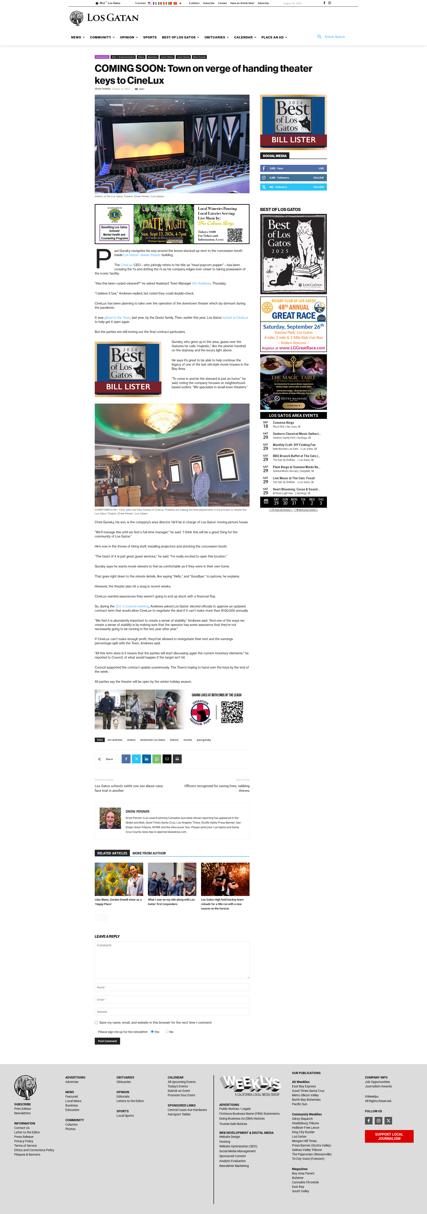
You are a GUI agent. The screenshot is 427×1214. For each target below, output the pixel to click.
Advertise (71, 1082)
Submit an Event (179, 1091)
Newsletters (22, 1113)
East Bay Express (304, 1086)
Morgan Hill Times (304, 1141)
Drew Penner (103, 89)
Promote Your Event (181, 1095)
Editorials (123, 1096)
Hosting (224, 1141)
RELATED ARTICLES (112, 853)
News (141, 56)
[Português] (170, 3)
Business (152, 56)
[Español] (160, 3)
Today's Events (178, 1086)
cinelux (131, 739)
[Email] (167, 758)
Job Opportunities (377, 1082)
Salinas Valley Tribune (307, 1150)
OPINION (123, 1092)
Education (72, 1110)
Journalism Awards (378, 1086)
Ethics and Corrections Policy (34, 1150)
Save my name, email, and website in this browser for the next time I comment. (155, 1023)
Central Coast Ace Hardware (187, 1110)
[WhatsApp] (156, 758)
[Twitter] (136, 758)
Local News (167, 56)
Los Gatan (299, 1136)
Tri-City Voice (301, 1158)
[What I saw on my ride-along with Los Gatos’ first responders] (172, 879)
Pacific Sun (299, 1104)
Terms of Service (25, 1145)
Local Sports (125, 1115)
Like (321, 168)
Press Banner (301, 1145)
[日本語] (181, 3)
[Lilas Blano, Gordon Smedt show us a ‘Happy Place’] (119, 879)
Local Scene (183, 56)
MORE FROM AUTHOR (149, 853)
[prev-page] (97, 917)
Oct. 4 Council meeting (132, 606)
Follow (318, 177)
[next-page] (104, 917)
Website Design (229, 1136)
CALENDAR (175, 1077)
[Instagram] (329, 3)
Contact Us (22, 1128)
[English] (150, 3)
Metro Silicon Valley (305, 1095)
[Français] (155, 3)
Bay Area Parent (303, 1173)
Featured (71, 1096)
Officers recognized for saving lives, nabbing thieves (217, 788)
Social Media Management (237, 1151)
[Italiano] (165, 3)
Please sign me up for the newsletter (123, 1032)
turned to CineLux (235, 318)
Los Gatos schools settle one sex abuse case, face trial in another (129, 788)
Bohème (297, 1178)
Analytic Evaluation (232, 1161)
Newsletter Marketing (234, 1166)
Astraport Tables (179, 1114)
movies (187, 739)
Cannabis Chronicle (305, 1182)
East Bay (298, 1186)
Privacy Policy (23, 1141)
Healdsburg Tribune (305, 1123)
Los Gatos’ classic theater (142, 255)
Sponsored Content (232, 1156)
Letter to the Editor (27, 1132)
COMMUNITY (74, 1120)
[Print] (177, 758)
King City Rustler (303, 1132)
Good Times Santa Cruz (308, 1091)
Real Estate (199, 56)
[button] (329, 37)
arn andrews (115, 739)
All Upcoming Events (182, 1082)
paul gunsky (204, 739)
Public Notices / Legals (235, 1109)
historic (174, 739)
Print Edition (22, 1109)
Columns (71, 1124)
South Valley (300, 1191)
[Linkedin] (146, 758)
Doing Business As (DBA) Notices (242, 1118)
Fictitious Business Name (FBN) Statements (249, 1113)
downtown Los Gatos (152, 739)
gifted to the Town (117, 318)
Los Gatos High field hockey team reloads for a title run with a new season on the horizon (222, 904)
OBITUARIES (125, 1077)
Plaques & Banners (27, 1154)
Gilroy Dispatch (302, 1118)
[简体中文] (176, 3)
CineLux (127, 265)
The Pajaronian (302, 1154)
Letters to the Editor (130, 1101)
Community (102, 56)
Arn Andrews (201, 283)
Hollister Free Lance (305, 1127)
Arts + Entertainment (123, 56)
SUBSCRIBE (22, 1104)
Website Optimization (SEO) (238, 1146)
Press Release (23, 1136)
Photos (70, 1129)
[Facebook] (324, 3)
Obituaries (124, 1082)
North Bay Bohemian (306, 1099)
